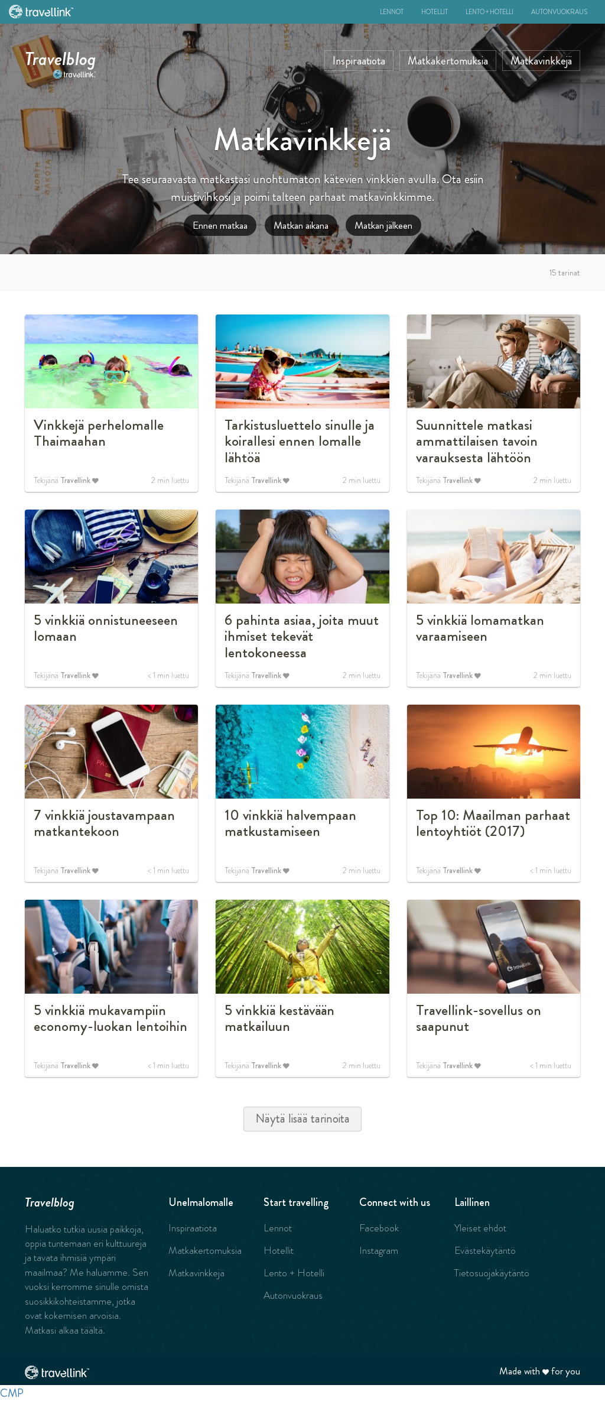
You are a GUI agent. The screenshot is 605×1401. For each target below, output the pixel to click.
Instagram (378, 1250)
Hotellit (434, 12)
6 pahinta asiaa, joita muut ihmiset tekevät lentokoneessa (302, 636)
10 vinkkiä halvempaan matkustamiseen (290, 823)
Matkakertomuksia (448, 61)
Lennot (392, 12)
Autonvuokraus (559, 12)
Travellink (75, 480)
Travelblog (60, 56)
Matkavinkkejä (541, 61)
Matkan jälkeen (383, 225)
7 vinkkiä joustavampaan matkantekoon (104, 823)
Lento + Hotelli (489, 12)
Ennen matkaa (220, 225)
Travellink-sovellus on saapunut (478, 1018)
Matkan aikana (301, 225)
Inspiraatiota (359, 61)
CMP (12, 1393)
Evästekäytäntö (485, 1250)
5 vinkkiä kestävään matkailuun (279, 1018)
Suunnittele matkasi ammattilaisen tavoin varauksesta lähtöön (477, 441)
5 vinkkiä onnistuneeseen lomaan (106, 628)
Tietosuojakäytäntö (491, 1273)
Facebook (379, 1228)
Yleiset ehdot (480, 1228)
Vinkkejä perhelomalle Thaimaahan (99, 433)
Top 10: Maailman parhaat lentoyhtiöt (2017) (493, 823)
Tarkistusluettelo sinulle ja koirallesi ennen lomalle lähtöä (300, 441)
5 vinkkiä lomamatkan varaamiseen (480, 628)
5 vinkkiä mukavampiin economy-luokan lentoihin (110, 1018)
